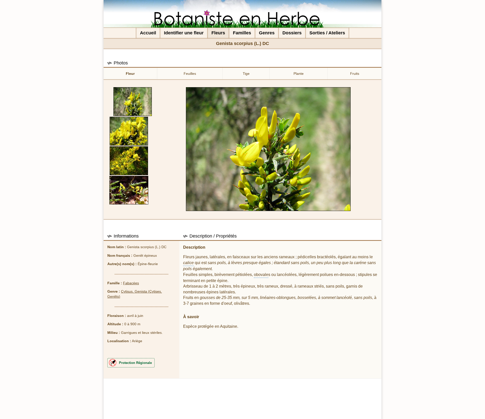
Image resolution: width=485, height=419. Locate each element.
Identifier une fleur (184, 32)
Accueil (148, 32)
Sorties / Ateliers (327, 32)
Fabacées (131, 283)
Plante (299, 74)
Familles (242, 32)
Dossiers (292, 32)
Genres (267, 32)
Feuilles (190, 74)
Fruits (354, 74)
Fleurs (218, 32)
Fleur (130, 74)
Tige (246, 74)
